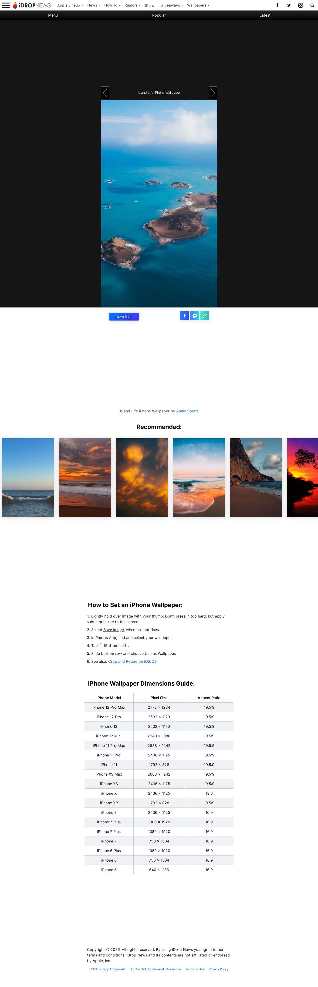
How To (110, 5)
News (92, 5)
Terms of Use (194, 969)
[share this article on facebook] (184, 315)
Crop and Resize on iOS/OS (132, 661)
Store (149, 5)
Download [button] (124, 316)
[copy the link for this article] (204, 315)
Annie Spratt (187, 411)
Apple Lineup (68, 5)
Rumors (131, 5)
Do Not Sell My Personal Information (155, 969)
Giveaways (170, 5)
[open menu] (6, 5)
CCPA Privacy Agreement (107, 969)
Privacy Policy (218, 969)
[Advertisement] (159, 52)
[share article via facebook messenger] (194, 315)
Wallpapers (196, 5)
